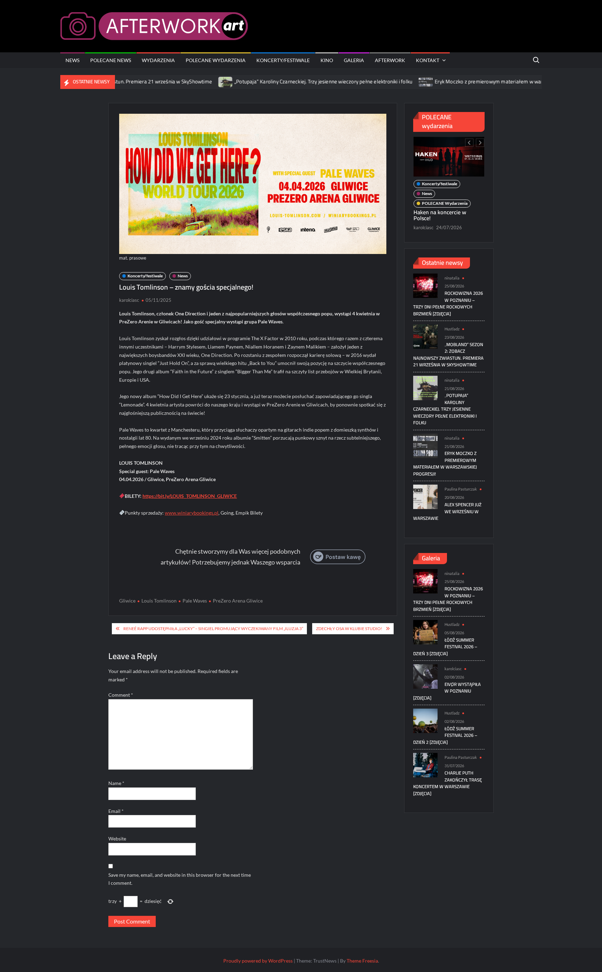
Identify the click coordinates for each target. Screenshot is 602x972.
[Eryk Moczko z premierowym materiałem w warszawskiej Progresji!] (399, 81)
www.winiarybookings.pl (191, 513)
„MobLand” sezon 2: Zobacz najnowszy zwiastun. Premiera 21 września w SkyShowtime (448, 354)
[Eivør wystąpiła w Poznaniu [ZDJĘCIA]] (425, 676)
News (72, 60)
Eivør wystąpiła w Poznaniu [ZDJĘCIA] (447, 691)
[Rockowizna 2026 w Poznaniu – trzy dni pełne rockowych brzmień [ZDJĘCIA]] (425, 285)
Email (116, 811)
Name (116, 783)
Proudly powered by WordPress (258, 961)
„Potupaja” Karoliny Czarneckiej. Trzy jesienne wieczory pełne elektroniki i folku (297, 81)
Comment (120, 695)
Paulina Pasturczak (461, 489)
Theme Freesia (362, 961)
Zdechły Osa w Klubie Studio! (349, 628)
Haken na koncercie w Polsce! (440, 215)
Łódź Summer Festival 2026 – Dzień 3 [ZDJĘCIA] (445, 647)
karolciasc (129, 300)
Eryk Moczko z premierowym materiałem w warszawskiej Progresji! (484, 81)
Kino (327, 60)
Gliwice (127, 601)
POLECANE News (110, 60)
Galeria (354, 60)
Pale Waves (195, 601)
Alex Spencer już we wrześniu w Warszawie (447, 511)
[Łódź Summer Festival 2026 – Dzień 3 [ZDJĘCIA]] (425, 632)
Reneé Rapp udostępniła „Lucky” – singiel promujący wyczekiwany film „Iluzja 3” (213, 628)
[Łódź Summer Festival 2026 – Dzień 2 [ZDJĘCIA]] (425, 720)
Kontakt (427, 60)
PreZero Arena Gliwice (238, 601)
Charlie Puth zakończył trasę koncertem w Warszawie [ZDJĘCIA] (447, 783)
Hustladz (452, 329)
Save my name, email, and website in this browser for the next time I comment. (179, 879)
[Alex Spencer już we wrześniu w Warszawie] (425, 496)
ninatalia (452, 278)
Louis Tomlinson (159, 601)
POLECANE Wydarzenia (216, 60)
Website (117, 839)
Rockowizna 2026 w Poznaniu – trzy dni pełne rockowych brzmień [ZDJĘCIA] (448, 303)
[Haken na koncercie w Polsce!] (449, 157)
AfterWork (390, 60)
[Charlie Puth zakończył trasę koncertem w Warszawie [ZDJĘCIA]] (425, 765)
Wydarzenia (158, 60)
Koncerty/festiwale (283, 60)
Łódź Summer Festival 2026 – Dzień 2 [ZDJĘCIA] (445, 735)
